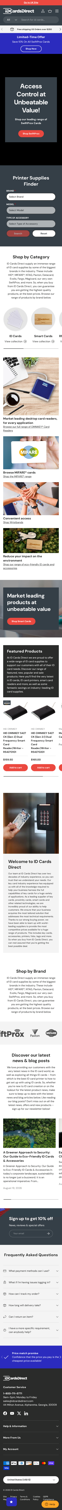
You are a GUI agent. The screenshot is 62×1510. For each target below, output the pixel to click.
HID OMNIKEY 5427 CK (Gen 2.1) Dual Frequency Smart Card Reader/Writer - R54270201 (42, 742)
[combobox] (31, 19)
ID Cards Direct (17, 1490)
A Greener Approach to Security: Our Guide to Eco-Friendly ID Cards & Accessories (28, 1156)
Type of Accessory (17, 217)
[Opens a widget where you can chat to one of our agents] (50, 1504)
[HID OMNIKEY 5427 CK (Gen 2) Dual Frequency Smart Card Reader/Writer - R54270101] (15, 712)
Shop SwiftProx (31, 133)
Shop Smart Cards (21, 621)
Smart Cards (43, 336)
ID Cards (15, 336)
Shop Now (31, 48)
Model (10, 204)
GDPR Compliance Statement (48, 1499)
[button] (49, 11)
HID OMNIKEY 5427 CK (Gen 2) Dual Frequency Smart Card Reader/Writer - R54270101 (14, 742)
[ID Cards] (15, 319)
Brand (10, 190)
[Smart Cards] (43, 319)
